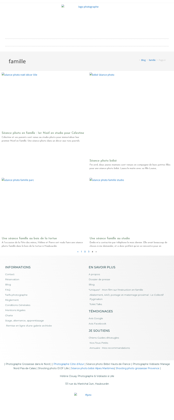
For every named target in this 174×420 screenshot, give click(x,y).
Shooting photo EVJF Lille (53, 368)
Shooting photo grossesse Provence (137, 368)
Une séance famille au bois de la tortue (29, 238)
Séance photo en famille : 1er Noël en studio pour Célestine (43, 133)
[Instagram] (92, 31)
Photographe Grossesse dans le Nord (28, 364)
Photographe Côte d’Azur (69, 364)
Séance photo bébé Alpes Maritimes (92, 368)
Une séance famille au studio (110, 238)
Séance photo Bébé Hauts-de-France (108, 364)
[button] (87, 41)
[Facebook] (82, 31)
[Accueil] (137, 60)
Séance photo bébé (103, 160)
